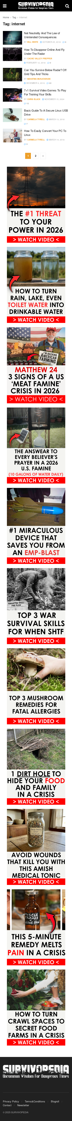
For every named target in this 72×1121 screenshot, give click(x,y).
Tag (14, 17)
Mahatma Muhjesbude (39, 79)
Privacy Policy (11, 1101)
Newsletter (23, 1105)
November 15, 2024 (54, 99)
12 (27, 103)
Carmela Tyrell (36, 119)
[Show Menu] (5, 5)
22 (50, 83)
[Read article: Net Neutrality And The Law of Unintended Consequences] (12, 38)
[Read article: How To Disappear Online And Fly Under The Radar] (12, 54)
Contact (7, 1105)
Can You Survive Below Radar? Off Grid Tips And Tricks (45, 72)
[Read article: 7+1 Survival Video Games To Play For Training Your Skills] (12, 95)
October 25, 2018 (51, 42)
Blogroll (55, 1101)
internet (23, 17)
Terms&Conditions (35, 1101)
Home (6, 17)
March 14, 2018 (56, 139)
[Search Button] (67, 5)
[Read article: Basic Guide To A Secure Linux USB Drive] (12, 115)
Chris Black (33, 99)
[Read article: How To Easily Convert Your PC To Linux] (12, 135)
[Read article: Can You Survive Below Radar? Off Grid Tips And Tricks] (12, 75)
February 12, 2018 (36, 62)
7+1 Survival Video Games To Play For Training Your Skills (45, 92)
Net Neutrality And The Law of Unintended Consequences (42, 35)
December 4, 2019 (35, 83)
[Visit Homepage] (36, 6)
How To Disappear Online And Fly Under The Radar (44, 51)
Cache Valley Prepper (39, 58)
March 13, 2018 (56, 119)
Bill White (32, 42)
